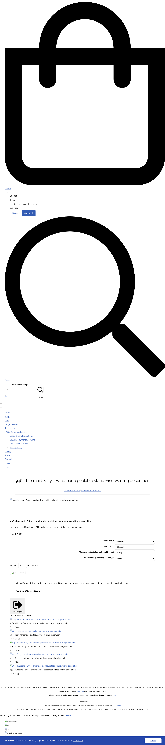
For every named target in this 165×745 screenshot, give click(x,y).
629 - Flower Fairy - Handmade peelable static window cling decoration (42, 646)
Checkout (28, 213)
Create (68, 715)
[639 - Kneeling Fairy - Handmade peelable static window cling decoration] (44, 666)
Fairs (7, 420)
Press (7, 463)
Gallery (8, 451)
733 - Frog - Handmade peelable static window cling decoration (38, 658)
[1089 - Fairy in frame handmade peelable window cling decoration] (40, 619)
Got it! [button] (153, 741)
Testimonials (10, 428)
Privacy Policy (16, 447)
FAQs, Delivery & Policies (16, 432)
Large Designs (11, 424)
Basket (15, 213)
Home (7, 413)
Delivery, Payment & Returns (22, 440)
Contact (8, 459)
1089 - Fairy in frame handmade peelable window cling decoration (39, 623)
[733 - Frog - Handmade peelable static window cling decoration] (39, 654)
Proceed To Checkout (91, 490)
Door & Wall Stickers (19, 444)
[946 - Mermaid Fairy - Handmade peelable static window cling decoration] (14, 508)
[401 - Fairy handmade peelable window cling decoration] (36, 631)
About (7, 455)
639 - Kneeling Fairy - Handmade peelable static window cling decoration (43, 670)
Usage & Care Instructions (21, 436)
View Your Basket (72, 490)
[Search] (40, 389)
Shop (7, 416)
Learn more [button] (78, 741)
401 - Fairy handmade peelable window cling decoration (35, 635)
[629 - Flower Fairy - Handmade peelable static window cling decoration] (43, 643)
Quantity (14, 565)
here (114, 695)
